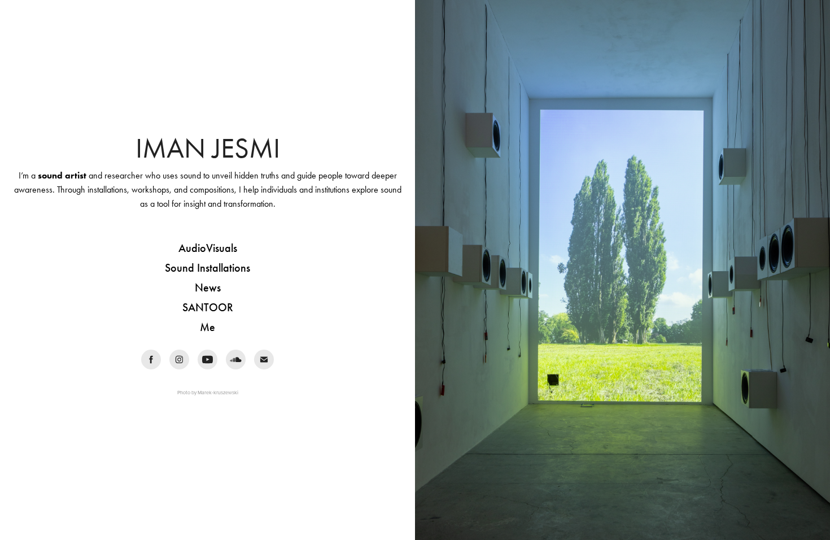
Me (207, 327)
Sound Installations (207, 268)
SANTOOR (207, 307)
